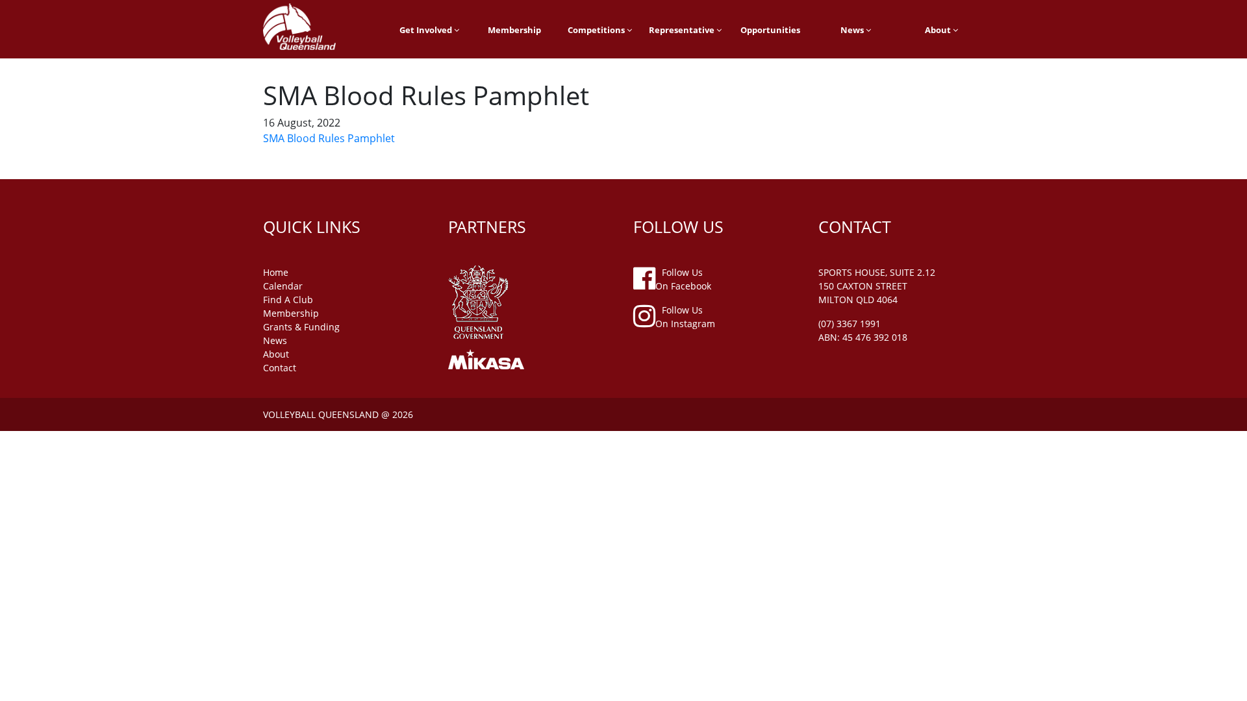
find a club (288, 299)
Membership (514, 30)
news (275, 340)
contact (279, 368)
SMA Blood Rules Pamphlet (329, 138)
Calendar (283, 286)
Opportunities (770, 30)
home (275, 272)
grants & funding (301, 327)
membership (291, 313)
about (276, 354)
